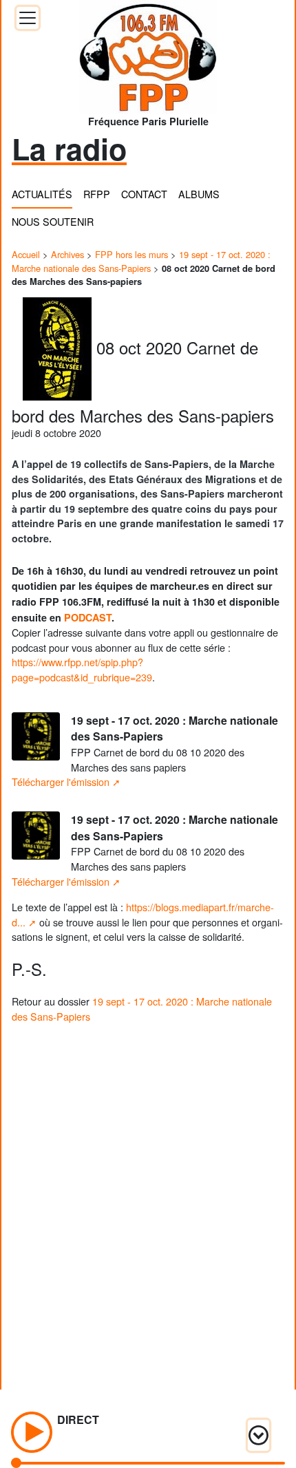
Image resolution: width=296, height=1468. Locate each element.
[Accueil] (148, 53)
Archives (67, 254)
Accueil (26, 254)
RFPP (96, 194)
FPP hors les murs (131, 254)
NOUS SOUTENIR (53, 221)
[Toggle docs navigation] (28, 18)
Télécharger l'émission (60, 781)
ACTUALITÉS (42, 194)
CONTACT (144, 194)
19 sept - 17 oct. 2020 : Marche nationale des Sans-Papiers (141, 261)
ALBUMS (199, 194)
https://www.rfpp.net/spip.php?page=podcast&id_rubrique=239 (82, 669)
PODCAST (88, 617)
